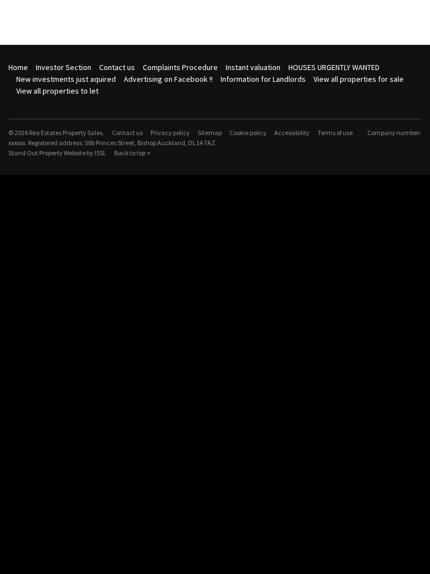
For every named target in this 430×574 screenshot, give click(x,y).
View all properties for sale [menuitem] (359, 79)
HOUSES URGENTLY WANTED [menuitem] (334, 67)
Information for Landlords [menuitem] (263, 79)
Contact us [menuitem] (117, 67)
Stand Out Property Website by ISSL (57, 153)
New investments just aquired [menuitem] (66, 79)
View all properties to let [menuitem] (57, 91)
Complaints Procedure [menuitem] (180, 67)
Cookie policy (248, 132)
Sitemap (210, 132)
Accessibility (292, 132)
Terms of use (335, 132)
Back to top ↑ (132, 153)
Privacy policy (170, 132)
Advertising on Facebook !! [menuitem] (168, 79)
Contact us (127, 132)
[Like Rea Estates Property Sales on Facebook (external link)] (12, 103)
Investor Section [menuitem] (63, 67)
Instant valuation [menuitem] (253, 67)
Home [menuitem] (18, 67)
